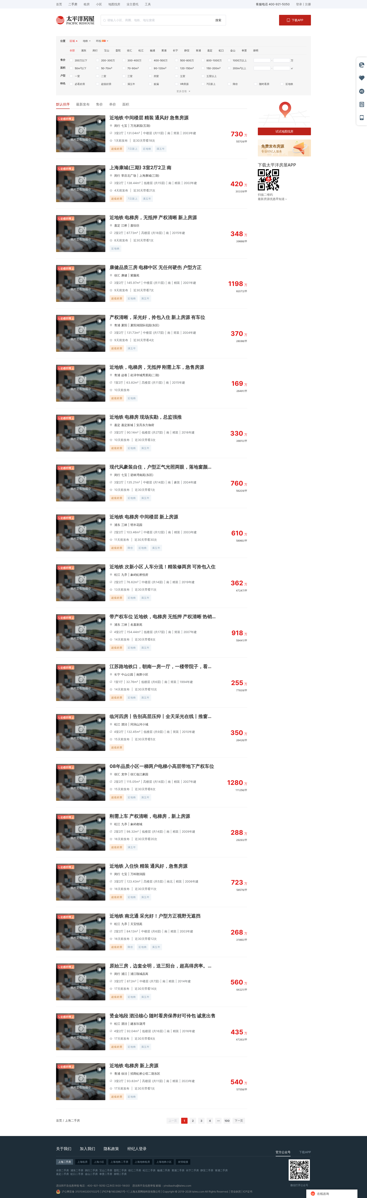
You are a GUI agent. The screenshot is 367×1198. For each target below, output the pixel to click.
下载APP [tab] (305, 1152)
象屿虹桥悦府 (139, 574)
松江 (117, 574)
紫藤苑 (134, 275)
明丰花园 (136, 525)
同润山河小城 (139, 724)
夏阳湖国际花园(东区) (144, 325)
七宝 (124, 125)
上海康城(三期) (149, 175)
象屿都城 (136, 824)
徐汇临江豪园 (139, 774)
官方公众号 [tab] (283, 1152)
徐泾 (124, 1073)
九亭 (124, 574)
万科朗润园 (137, 874)
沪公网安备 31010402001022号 (81, 1191)
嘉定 (117, 225)
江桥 (124, 225)
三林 (124, 525)
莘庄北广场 (128, 175)
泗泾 (124, 724)
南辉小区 (142, 674)
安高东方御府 (145, 425)
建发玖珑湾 (137, 1023)
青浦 (117, 325)
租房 (87, 4)
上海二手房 (72, 1120)
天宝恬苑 (136, 924)
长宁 (117, 674)
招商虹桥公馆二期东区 (145, 1073)
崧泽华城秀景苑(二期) (144, 375)
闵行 (117, 125)
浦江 (124, 974)
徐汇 (117, 275)
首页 (59, 1120)
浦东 (117, 525)
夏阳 (124, 325)
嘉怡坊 (134, 225)
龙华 (124, 774)
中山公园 (127, 674)
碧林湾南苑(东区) (141, 475)
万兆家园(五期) (140, 125)
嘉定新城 (127, 425)
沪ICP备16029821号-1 (115, 1191)
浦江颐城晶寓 (139, 974)
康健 (124, 275)
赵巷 (124, 375)
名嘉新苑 (136, 624)
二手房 (72, 4)
